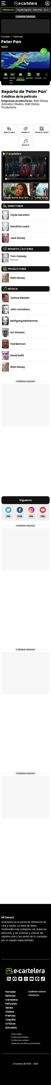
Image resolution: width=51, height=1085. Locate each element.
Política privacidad (19, 1037)
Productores (41, 132)
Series (9, 1007)
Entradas (11, 1027)
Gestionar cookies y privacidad (25, 1043)
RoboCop (37, 9)
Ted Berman (18, 344)
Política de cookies (20, 1040)
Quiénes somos (37, 991)
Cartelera (11, 999)
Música (25, 145)
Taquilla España (23, 9)
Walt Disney (17, 278)
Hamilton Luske (19, 226)
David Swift (17, 355)
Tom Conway (18, 256)
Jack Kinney (17, 238)
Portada (5, 36)
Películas (18, 36)
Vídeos (9, 1011)
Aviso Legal (16, 1034)
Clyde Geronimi (19, 215)
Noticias (10, 995)
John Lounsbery (20, 309)
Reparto (25, 132)
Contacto (33, 995)
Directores (9, 132)
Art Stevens (17, 332)
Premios (10, 1015)
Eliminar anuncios (26, 17)
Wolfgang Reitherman (24, 321)
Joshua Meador (20, 298)
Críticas (10, 1023)
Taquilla (10, 1019)
